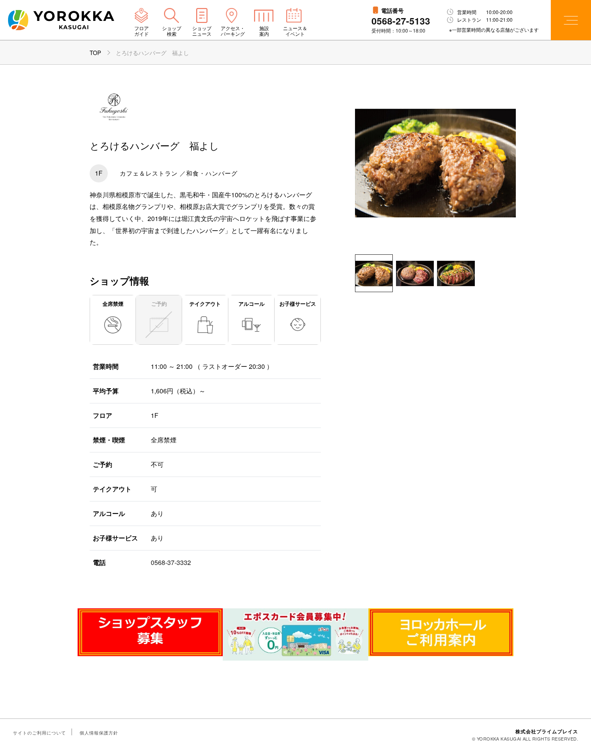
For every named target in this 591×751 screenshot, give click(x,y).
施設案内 (264, 31)
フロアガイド (141, 31)
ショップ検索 (171, 31)
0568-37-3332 (171, 562)
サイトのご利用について (39, 732)
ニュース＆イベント (295, 31)
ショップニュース (201, 31)
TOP (95, 53)
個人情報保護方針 (99, 732)
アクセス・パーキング (233, 31)
